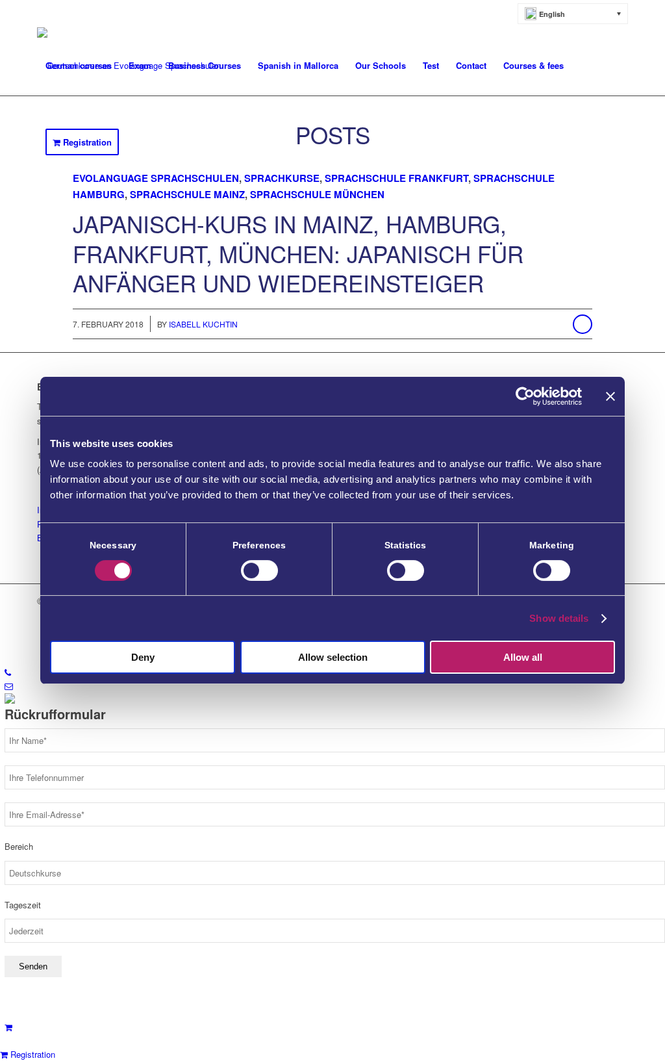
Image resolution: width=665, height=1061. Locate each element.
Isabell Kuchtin (203, 323)
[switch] (259, 570)
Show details (558, 618)
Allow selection (333, 657)
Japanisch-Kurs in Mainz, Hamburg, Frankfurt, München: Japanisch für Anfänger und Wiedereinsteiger (298, 253)
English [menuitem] (552, 14)
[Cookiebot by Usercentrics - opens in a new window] (525, 396)
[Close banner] (610, 396)
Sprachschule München (317, 194)
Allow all (522, 657)
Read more (582, 324)
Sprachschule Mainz (187, 194)
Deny (143, 657)
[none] (573, 13)
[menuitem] (573, 13)
